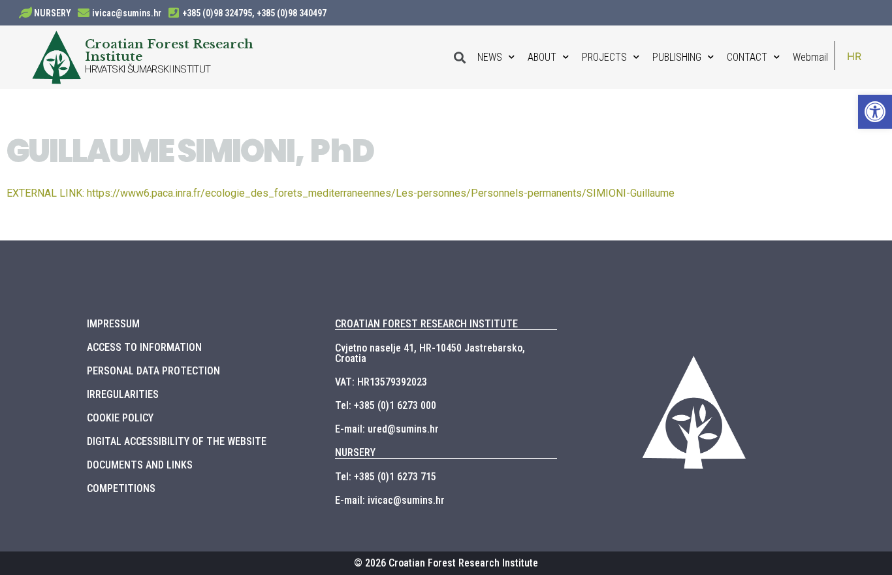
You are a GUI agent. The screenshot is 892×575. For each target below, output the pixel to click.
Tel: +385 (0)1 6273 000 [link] (385, 405)
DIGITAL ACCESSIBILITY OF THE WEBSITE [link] (176, 441)
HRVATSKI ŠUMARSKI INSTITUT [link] (147, 69)
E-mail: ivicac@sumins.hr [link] (390, 500)
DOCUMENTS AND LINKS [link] (140, 465)
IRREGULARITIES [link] (123, 394)
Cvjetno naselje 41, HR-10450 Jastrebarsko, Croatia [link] (430, 353)
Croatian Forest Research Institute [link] (169, 50)
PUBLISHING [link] (676, 57)
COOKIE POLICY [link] (120, 418)
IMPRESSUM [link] (113, 324)
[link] (875, 112)
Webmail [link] (810, 57)
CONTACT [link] (747, 57)
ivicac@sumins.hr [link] (126, 13)
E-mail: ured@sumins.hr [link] (387, 429)
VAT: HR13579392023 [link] (381, 382)
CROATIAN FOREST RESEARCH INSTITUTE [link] (426, 324)
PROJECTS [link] (604, 57)
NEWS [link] (489, 57)
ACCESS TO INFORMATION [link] (144, 347)
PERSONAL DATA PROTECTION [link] (153, 371)
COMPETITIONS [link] (121, 488)
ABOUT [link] (542, 57)
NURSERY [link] (52, 13)
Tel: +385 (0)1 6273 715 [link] (385, 476)
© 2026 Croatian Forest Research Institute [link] (446, 563)
